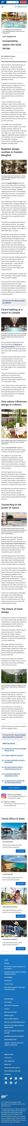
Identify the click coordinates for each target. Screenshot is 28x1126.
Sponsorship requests (11, 1019)
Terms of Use (8, 984)
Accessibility (8, 977)
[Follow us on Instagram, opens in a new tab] (15, 1078)
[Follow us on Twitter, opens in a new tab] (10, 1078)
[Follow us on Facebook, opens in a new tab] (5, 1078)
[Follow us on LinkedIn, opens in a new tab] (5, 1082)
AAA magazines (9, 1061)
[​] (16, 2)
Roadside (24, 2)
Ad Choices (8, 980)
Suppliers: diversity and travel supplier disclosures (13, 1044)
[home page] (3, 2)
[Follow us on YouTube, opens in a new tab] (20, 1078)
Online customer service (12, 1067)
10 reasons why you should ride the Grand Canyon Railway (14, 781)
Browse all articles (14, 788)
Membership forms (10, 1039)
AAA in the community (11, 1005)
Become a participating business (14, 1022)
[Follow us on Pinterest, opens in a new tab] (10, 1082)
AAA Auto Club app (10, 1012)
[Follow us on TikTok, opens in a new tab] (15, 1082)
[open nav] (2, 7)
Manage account (22, 6)
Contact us (8, 1058)
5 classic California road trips (13, 755)
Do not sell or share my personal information (14, 967)
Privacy (6, 963)
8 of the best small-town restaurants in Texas (12, 775)
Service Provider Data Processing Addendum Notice (15, 973)
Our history (8, 1002)
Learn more (20, 851)
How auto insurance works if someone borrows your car (13, 768)
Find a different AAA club (12, 1071)
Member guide (8, 1015)
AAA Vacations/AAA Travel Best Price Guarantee (14, 988)
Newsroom (7, 1064)
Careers (6, 1009)
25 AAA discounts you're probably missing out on (15, 749)
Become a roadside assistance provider (14, 1032)
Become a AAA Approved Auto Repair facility (14, 1026)
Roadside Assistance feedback (14, 1036)
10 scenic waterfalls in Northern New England (14, 761)
